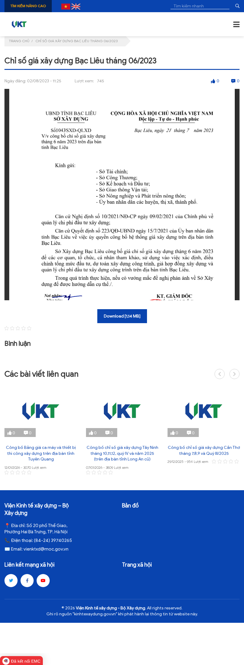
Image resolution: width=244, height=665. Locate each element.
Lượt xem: (84, 81)
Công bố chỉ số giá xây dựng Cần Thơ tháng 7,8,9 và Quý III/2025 (204, 450)
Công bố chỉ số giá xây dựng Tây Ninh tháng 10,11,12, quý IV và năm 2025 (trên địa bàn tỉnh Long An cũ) (122, 453)
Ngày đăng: (15, 81)
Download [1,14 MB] (122, 316)
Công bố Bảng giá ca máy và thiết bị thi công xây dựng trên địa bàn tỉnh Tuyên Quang (41, 453)
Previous (220, 374)
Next (234, 374)
